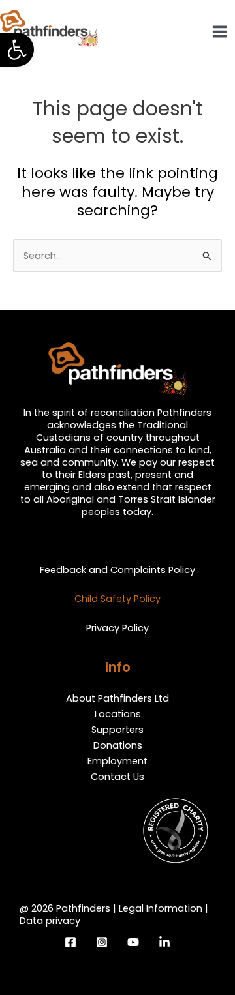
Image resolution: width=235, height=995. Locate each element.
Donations (117, 745)
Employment (117, 760)
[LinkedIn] (164, 942)
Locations (118, 713)
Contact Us (117, 776)
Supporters (117, 729)
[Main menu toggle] (219, 31)
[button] (17, 50)
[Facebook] (70, 942)
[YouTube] (133, 942)
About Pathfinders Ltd (117, 698)
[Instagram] (102, 942)
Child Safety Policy (117, 598)
